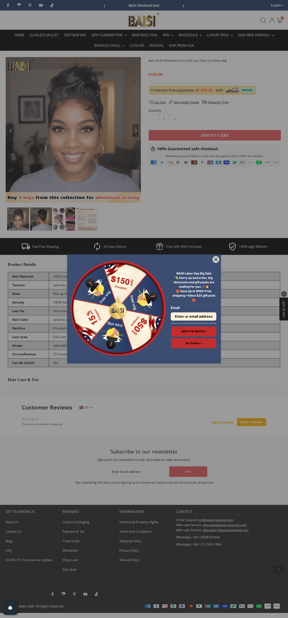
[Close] (216, 259)
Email (175, 308)
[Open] (10, 608)
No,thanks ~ (194, 343)
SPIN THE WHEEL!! (193, 331)
